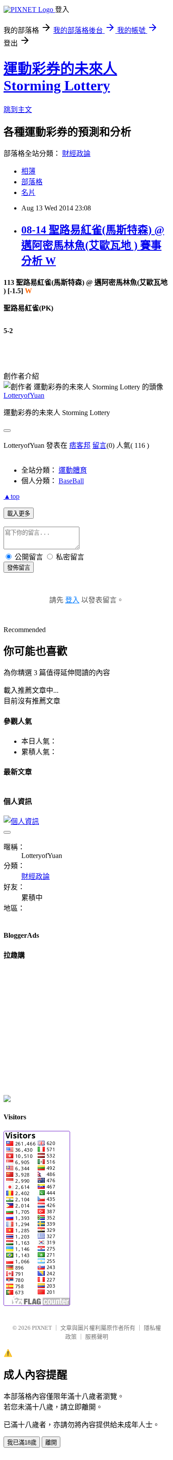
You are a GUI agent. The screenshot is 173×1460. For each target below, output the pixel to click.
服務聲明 (96, 1336)
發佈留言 (18, 567)
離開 (51, 1442)
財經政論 (76, 153)
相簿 (28, 171)
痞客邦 (79, 445)
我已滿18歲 (21, 1442)
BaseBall (71, 481)
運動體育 (73, 470)
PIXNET (42, 1327)
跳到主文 (18, 109)
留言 (99, 445)
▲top (12, 496)
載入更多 (18, 513)
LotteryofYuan (24, 395)
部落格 (32, 182)
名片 (28, 192)
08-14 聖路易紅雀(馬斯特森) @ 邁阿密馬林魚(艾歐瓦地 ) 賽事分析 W (92, 245)
